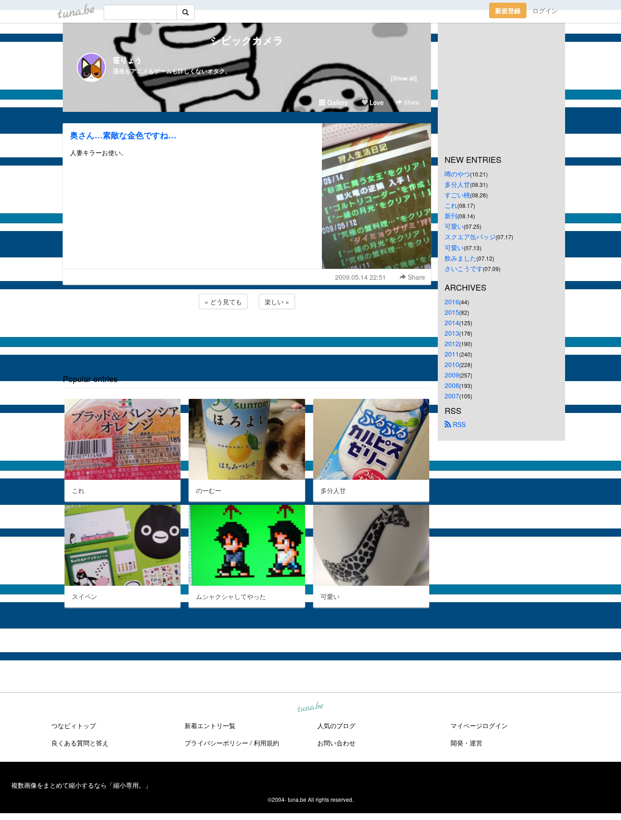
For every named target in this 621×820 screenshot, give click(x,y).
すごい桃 (457, 194)
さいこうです (464, 268)
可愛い (454, 226)
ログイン (545, 10)
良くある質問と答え (80, 742)
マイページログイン (479, 725)
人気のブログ (336, 725)
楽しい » (277, 301)
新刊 (451, 215)
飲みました (460, 257)
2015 (452, 312)
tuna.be (310, 707)
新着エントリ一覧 (210, 725)
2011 (452, 353)
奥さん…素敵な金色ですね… (123, 135)
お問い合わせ (336, 742)
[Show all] (404, 78)
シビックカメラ (247, 40)
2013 (452, 332)
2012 (452, 343)
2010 (452, 364)
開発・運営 (466, 742)
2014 (452, 322)
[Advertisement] (247, 335)
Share (410, 102)
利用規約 (266, 742)
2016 (452, 301)
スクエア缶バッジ (470, 236)
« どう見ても (223, 301)
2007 (452, 395)
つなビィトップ (73, 725)
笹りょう (127, 60)
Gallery (337, 102)
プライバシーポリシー (216, 742)
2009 (452, 374)
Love (376, 102)
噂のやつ (457, 173)
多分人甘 (457, 184)
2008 (452, 385)
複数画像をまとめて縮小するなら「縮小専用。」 (81, 785)
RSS (458, 424)
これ (451, 205)
